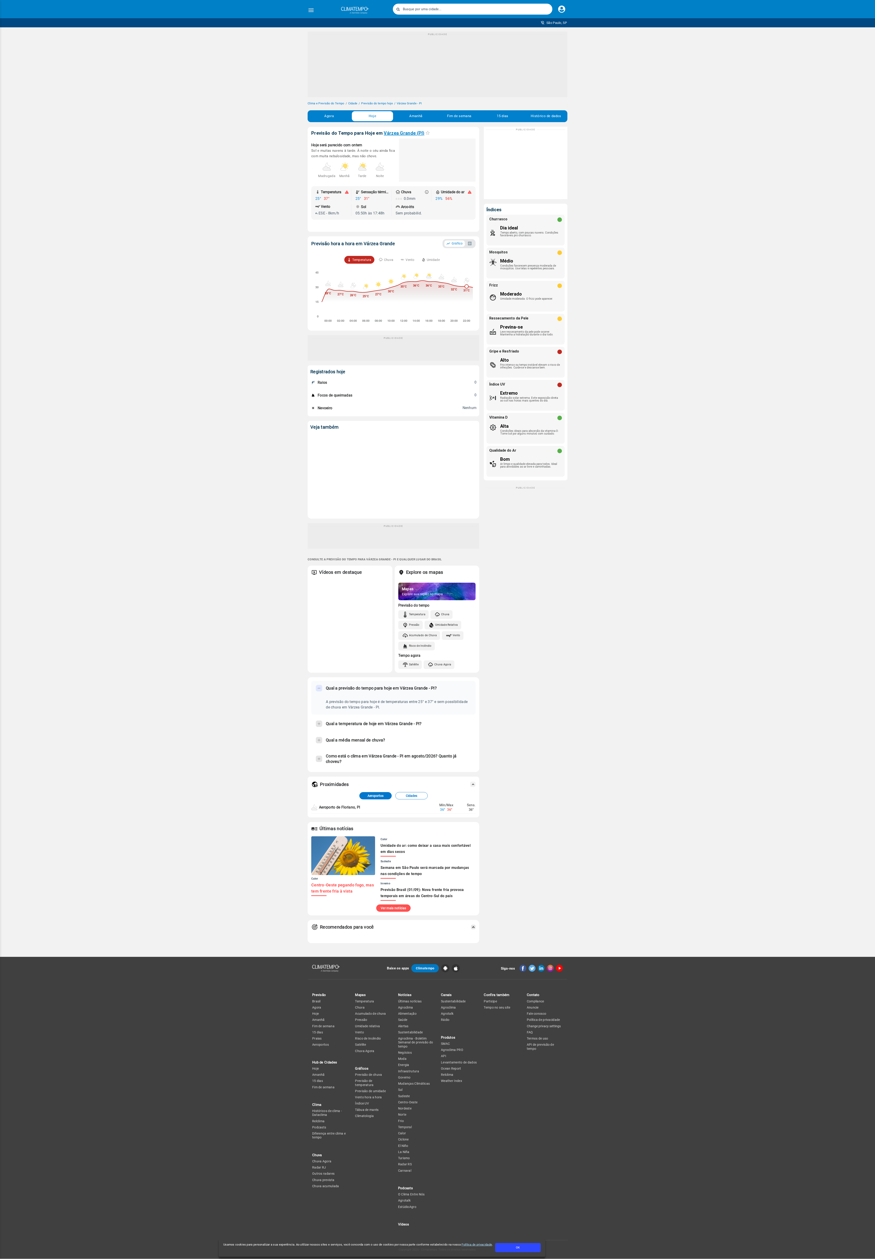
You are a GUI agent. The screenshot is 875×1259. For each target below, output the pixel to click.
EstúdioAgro (407, 1207)
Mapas (360, 995)
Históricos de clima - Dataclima (327, 1113)
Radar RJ (319, 1167)
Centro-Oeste (408, 1102)
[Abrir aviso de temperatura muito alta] (347, 192)
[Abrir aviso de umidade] (469, 192)
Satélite (414, 664)
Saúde (402, 1020)
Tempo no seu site (497, 1007)
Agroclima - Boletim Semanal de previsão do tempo (415, 1042)
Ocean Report (451, 1068)
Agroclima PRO (452, 1050)
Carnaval (404, 1170)
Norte (402, 1114)
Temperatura (417, 614)
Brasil (316, 1001)
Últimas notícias (410, 1001)
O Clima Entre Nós (411, 1194)
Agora (329, 116)
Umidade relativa (367, 1026)
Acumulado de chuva (370, 1013)
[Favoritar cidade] (428, 133)
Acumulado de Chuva (423, 635)
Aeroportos (375, 796)
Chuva (445, 614)
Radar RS (405, 1164)
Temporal (405, 1127)
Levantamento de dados (459, 1062)
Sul (400, 1090)
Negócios (405, 1052)
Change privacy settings (544, 1026)
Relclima (318, 1121)
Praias (317, 1038)
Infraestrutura (408, 1071)
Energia (403, 1065)
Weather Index (451, 1081)
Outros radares (323, 1173)
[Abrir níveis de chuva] (427, 192)
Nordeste (405, 1108)
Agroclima (405, 1007)
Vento (456, 635)
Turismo (404, 1158)
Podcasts (319, 1127)
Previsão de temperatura (364, 1082)
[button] (554, 22)
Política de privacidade (476, 1244)
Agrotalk (404, 1200)
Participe (490, 1001)
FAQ (530, 1032)
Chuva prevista (323, 1180)
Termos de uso (537, 1038)
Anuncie (533, 1007)
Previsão (319, 995)
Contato (533, 995)
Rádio (445, 1020)
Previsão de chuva (368, 1074)
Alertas (403, 1026)
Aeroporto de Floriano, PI (339, 807)
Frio (401, 1121)
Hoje (372, 116)
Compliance (535, 1001)
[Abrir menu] (311, 10)
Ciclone (403, 1139)
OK (518, 1247)
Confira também (496, 995)
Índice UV (362, 1103)
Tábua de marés (366, 1110)
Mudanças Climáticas (414, 1083)
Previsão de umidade (370, 1091)
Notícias (405, 995)
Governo (404, 1077)
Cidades (411, 796)
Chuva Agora (442, 664)
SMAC (445, 1043)
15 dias (502, 116)
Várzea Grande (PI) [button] (404, 133)
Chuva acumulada (325, 1186)
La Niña (403, 1152)
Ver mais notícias (393, 908)
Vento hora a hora (368, 1097)
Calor (402, 1133)
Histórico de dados (546, 116)
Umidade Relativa (446, 624)
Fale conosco (536, 1013)
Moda (402, 1059)
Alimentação (407, 1013)
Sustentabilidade (410, 1032)
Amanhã (415, 116)
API (443, 1056)
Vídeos (403, 1224)
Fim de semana (459, 116)
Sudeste (404, 1096)
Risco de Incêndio (420, 645)
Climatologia (364, 1116)
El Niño (403, 1146)
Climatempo (425, 968)
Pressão (414, 624)
